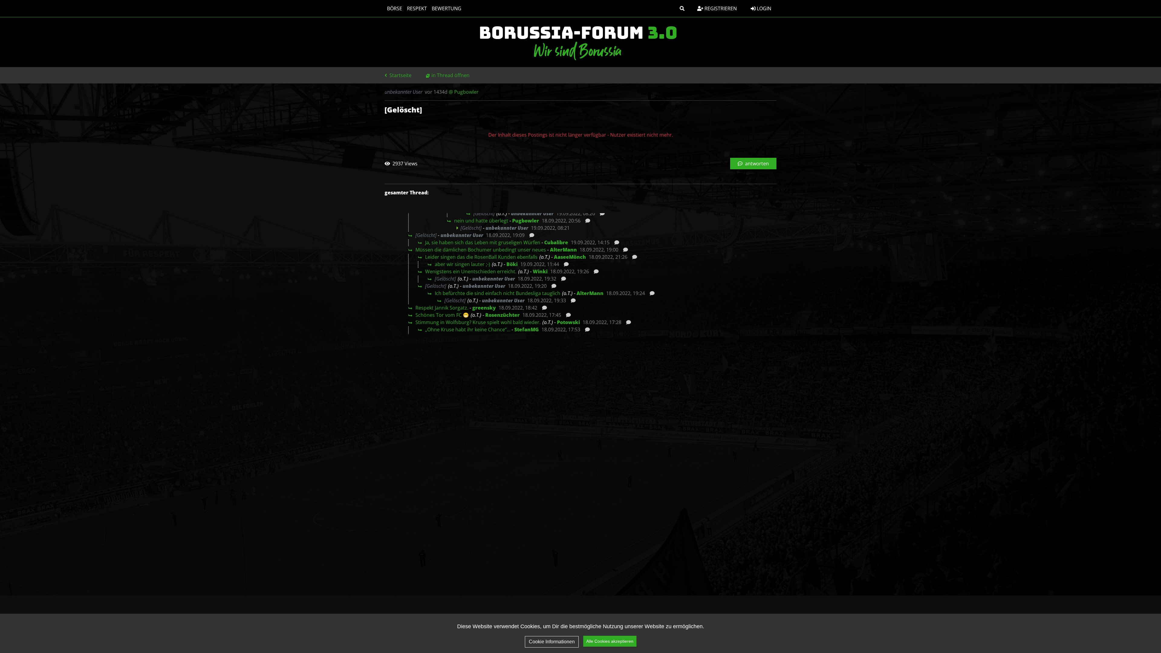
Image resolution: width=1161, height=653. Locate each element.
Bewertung (446, 8)
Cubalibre (556, 242)
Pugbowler (525, 220)
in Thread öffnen (450, 75)
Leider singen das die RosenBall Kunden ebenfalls (481, 257)
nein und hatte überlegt (481, 220)
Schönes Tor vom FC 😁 (442, 315)
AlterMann (563, 249)
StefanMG (526, 329)
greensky (484, 307)
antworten (756, 163)
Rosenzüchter (502, 315)
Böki (512, 264)
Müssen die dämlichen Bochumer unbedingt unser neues (480, 249)
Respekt (417, 8)
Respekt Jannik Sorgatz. (442, 307)
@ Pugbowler (464, 92)
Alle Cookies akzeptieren (609, 641)
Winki (540, 271)
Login (763, 8)
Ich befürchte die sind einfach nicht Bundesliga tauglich (497, 293)
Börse (394, 8)
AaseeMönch (570, 257)
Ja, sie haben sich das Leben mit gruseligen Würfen (482, 242)
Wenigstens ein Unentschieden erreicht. (471, 271)
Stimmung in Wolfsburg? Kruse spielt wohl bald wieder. (478, 322)
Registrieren (720, 8)
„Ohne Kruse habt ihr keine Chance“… (468, 329)
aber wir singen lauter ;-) (462, 264)
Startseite (399, 75)
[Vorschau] (600, 213)
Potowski (568, 322)
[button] (682, 8)
